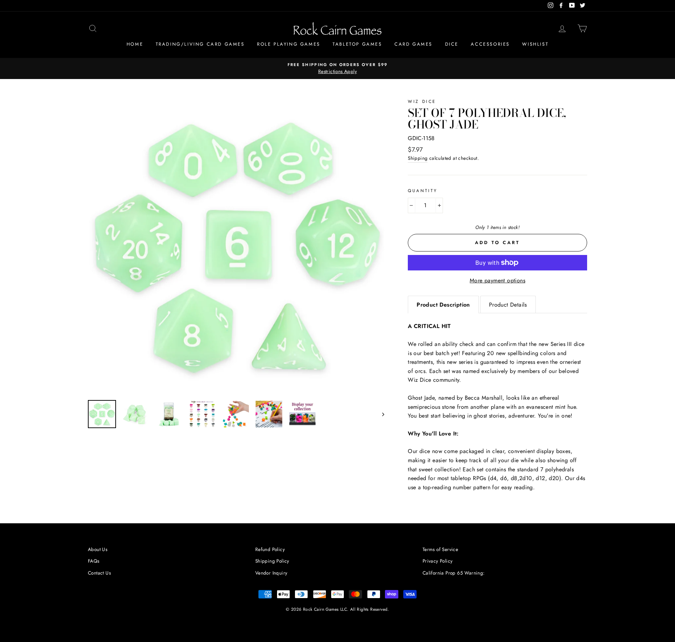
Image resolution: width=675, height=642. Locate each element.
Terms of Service (440, 549)
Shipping (418, 158)
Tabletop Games (357, 44)
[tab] (443, 305)
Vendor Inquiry (271, 572)
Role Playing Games (288, 44)
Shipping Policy (272, 560)
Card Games (413, 44)
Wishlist (535, 44)
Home (135, 44)
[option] (337, 68)
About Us (97, 549)
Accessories (490, 44)
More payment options (497, 280)
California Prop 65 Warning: (454, 572)
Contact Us (99, 572)
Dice (451, 44)
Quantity (423, 191)
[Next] (379, 414)
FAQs (93, 560)
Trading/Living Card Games (200, 44)
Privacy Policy (438, 560)
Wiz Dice (422, 101)
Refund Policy (270, 549)
